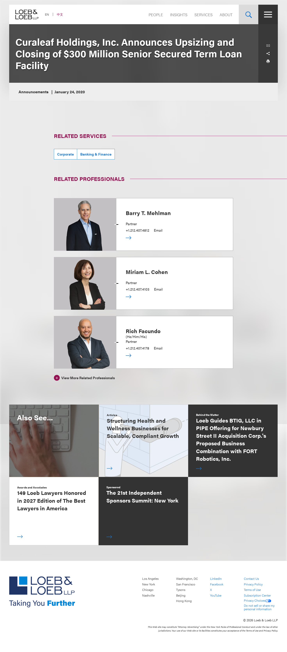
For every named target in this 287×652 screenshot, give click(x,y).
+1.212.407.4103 (137, 289)
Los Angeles (150, 578)
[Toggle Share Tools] (268, 53)
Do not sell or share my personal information (259, 607)
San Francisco (185, 584)
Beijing (180, 595)
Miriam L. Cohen (147, 272)
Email (158, 230)
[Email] (268, 46)
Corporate (65, 154)
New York (148, 584)
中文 (60, 14)
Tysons (180, 589)
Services (203, 14)
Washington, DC (187, 578)
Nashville (148, 595)
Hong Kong (184, 601)
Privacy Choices (254, 600)
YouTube (215, 595)
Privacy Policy (253, 584)
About (226, 14)
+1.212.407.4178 (137, 348)
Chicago (147, 589)
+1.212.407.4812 (137, 230)
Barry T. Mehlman (148, 213)
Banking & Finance (95, 154)
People (156, 14)
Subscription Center (257, 595)
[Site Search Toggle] (248, 14)
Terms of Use (252, 589)
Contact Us (251, 578)
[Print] (268, 61)
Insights (178, 14)
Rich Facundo (143, 331)
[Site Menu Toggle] (268, 14)
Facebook (216, 584)
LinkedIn (216, 578)
